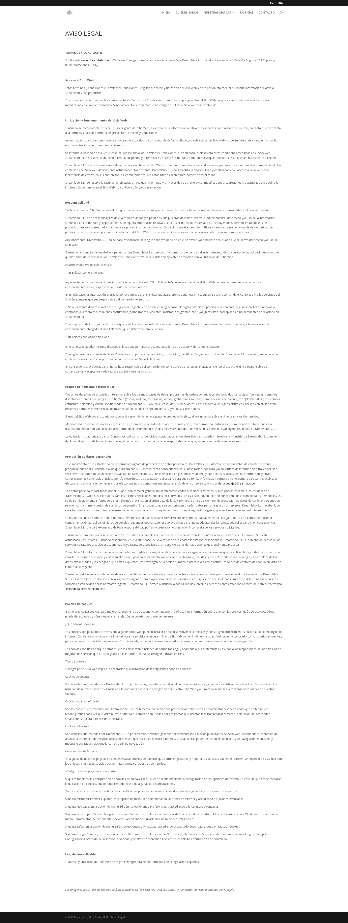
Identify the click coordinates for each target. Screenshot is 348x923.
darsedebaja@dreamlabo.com (238, 483)
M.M (105, 917)
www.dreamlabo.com (96, 60)
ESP (272, 3)
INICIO (166, 12)
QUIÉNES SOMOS (187, 12)
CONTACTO (267, 12)
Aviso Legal (118, 917)
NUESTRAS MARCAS (217, 12)
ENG (280, 3)
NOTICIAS (246, 12)
